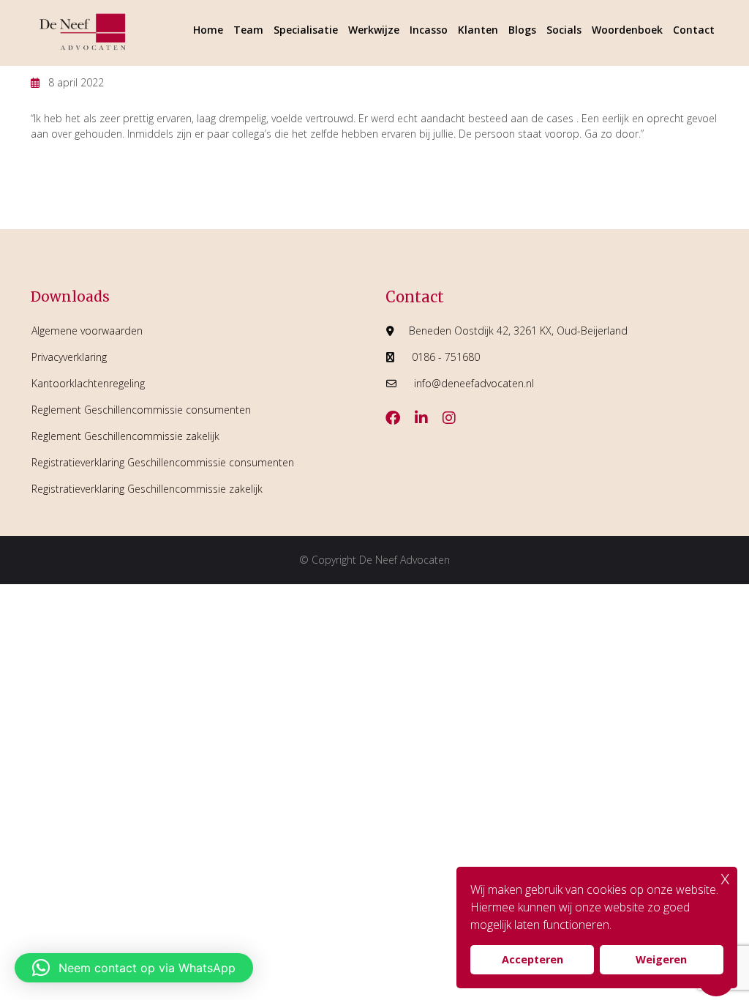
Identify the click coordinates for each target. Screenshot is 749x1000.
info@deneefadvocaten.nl (474, 383)
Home (208, 30)
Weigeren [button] (661, 959)
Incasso (429, 30)
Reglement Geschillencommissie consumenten (141, 410)
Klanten (478, 30)
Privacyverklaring (69, 357)
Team (248, 30)
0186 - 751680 (446, 357)
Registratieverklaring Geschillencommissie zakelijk (147, 489)
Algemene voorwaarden (87, 330)
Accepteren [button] (532, 959)
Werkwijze (373, 30)
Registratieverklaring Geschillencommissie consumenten (162, 462)
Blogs (522, 30)
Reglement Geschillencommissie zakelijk (125, 436)
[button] (134, 967)
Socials (563, 30)
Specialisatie (306, 30)
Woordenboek (627, 30)
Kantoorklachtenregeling (88, 383)
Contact (694, 30)
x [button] (725, 877)
